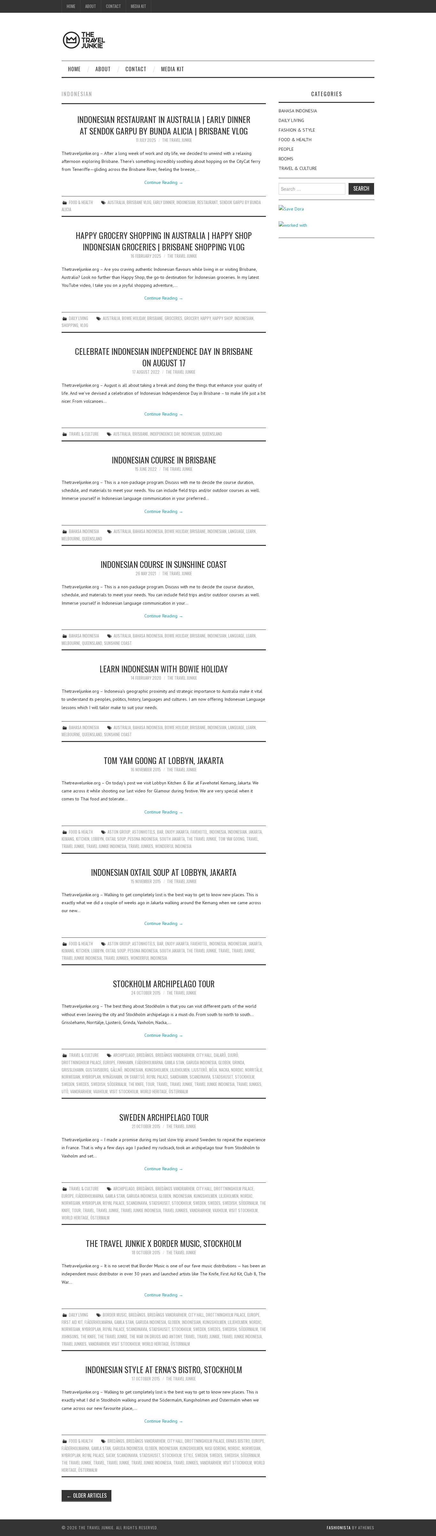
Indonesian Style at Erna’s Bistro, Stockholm (163, 1369)
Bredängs (145, 1055)
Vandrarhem (80, 1092)
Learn (251, 531)
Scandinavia (200, 1077)
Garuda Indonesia (201, 1062)
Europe (109, 1062)
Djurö (233, 1055)
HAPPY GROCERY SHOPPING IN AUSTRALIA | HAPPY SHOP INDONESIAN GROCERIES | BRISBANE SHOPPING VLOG (164, 241)
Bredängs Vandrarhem (174, 1055)
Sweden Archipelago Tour (163, 1117)
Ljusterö (199, 1070)
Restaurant (207, 202)
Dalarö (220, 1055)
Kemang (68, 839)
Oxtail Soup (116, 839)
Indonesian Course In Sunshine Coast (164, 564)
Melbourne (71, 539)
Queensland (212, 434)
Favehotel (199, 832)
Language (236, 531)
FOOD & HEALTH (81, 202)
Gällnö (116, 1070)
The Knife (136, 1084)
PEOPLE (286, 149)
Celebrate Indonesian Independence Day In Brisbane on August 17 (164, 357)
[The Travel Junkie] (84, 39)
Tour (150, 1084)
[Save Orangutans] (291, 208)
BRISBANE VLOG (139, 202)
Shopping (70, 325)
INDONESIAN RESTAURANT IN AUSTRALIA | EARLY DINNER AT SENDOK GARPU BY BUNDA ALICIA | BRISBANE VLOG (163, 125)
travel (252, 839)
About (90, 6)
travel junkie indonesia (106, 846)
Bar (160, 832)
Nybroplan (91, 1077)
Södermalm (116, 1084)
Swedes (82, 1084)
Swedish (98, 1084)
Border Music (115, 1315)
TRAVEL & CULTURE (84, 434)
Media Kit (138, 6)
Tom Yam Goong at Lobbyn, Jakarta (164, 760)
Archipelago (124, 1055)
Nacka (224, 1070)
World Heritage (153, 1092)
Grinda (238, 1062)
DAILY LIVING (78, 318)
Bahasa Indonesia (148, 531)
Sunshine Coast (118, 643)
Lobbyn (97, 839)
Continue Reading (163, 182)
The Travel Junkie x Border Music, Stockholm (164, 1243)
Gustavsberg (97, 1070)
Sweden (68, 1084)
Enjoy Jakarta (177, 832)
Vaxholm (100, 1092)
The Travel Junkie (177, 140)
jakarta (255, 832)
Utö (65, 1092)
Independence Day (164, 434)
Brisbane (155, 318)
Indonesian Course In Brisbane (164, 460)
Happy (205, 318)
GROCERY (191, 318)
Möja (213, 1070)
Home (71, 6)
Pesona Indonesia (143, 839)
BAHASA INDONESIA (84, 531)
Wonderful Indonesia (173, 846)
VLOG (84, 325)
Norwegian (71, 1077)
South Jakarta (172, 839)
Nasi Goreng (215, 1448)
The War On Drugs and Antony (155, 1336)
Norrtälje (253, 1070)
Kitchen (82, 839)
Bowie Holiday (133, 318)
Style (188, 1455)
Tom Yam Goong (231, 839)
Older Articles (86, 1495)
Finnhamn (125, 1062)
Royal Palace (157, 1077)
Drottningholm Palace (81, 1062)
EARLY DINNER (164, 202)
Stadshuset (222, 1077)
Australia (116, 202)
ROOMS (286, 159)
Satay (110, 1455)
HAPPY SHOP (223, 318)
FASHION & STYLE (297, 130)
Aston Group (119, 832)
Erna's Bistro (238, 1441)
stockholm (244, 1077)
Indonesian (186, 202)
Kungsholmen (156, 1070)
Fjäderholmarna (149, 1062)
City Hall (204, 1055)
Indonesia (217, 832)
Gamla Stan (174, 1062)
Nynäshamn (112, 1077)
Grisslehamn (73, 1070)
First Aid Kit (72, 1322)
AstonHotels (143, 832)
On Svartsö (134, 1077)
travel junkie (73, 846)
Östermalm (178, 1092)
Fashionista (339, 1528)
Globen (224, 1062)
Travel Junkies (140, 846)
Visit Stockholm (123, 1092)
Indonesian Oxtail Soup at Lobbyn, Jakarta (164, 872)
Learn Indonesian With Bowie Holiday (164, 668)
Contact (113, 6)
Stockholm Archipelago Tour (163, 983)
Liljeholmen (180, 1070)
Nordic (237, 1070)
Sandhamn (179, 1077)
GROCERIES (173, 318)
